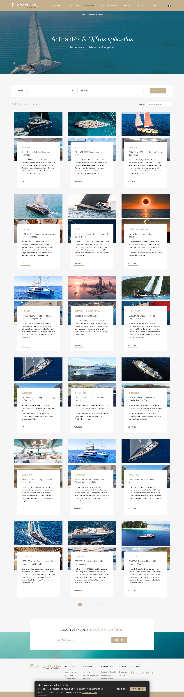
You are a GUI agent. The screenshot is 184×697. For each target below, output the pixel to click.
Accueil (83, 14)
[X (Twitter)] (152, 673)
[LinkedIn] (147, 673)
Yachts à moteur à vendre (71, 672)
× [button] (168, 104)
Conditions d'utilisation (107, 678)
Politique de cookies (89, 692)
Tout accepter (138, 689)
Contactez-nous (123, 672)
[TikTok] (142, 673)
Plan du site (122, 675)
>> (104, 604)
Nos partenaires (87, 678)
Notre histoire (86, 672)
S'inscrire (119, 640)
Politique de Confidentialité (108, 672)
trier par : (142, 104)
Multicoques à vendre (70, 678)
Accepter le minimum (42, 695)
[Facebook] (132, 673)
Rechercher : (84, 91)
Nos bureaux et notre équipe (90, 675)
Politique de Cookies (106, 675)
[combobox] (49, 91)
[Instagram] (137, 673)
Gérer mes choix (121, 689)
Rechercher (158, 91)
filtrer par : (21, 91)
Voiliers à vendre (69, 675)
